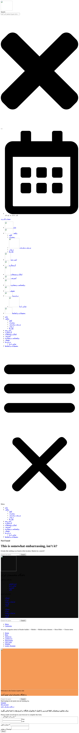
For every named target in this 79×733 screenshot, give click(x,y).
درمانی (11, 250)
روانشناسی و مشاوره (12, 338)
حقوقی (7, 340)
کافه (10, 235)
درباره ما (8, 342)
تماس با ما (22, 306)
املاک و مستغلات (11, 334)
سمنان (7, 598)
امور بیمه (8, 330)
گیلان (7, 605)
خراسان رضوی (10, 602)
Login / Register (10, 646)
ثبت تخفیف (13, 584)
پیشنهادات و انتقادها (11, 346)
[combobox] (10, 14)
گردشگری (8, 332)
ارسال (3, 731)
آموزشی (8, 336)
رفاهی (7, 319)
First (22, 719)
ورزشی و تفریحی (25, 248)
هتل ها (11, 251)
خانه (6, 317)
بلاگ (10, 589)
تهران (7, 600)
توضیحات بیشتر (6, 729)
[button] (39, 427)
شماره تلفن (5, 725)
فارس (7, 604)
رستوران (12, 237)
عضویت (11, 588)
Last (22, 721)
